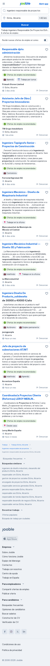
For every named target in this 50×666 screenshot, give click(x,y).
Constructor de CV (11, 618)
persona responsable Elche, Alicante (17, 489)
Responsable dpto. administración (13, 51)
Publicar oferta (9, 593)
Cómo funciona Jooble (12, 556)
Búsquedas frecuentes (12, 458)
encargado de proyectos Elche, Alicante (19, 482)
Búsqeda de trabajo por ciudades (16, 518)
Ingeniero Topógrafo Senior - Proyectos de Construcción (19, 144)
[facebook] (4, 631)
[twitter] (17, 631)
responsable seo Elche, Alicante (15, 493)
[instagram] (11, 631)
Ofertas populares (9, 515)
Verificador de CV (10, 622)
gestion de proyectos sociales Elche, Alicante (21, 478)
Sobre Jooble (8, 552)
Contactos (7, 565)
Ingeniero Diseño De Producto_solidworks (14, 295)
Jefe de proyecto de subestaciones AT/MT (15, 348)
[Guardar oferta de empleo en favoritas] (47, 49)
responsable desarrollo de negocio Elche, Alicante (23, 500)
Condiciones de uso (11, 644)
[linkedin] (24, 631)
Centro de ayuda (10, 573)
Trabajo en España (10, 577)
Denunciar (43, 90)
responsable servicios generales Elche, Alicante (22, 486)
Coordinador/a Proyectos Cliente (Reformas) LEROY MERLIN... (21, 397)
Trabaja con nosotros (12, 569)
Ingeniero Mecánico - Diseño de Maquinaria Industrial (20, 194)
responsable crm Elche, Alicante (15, 474)
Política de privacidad (12, 650)
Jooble (19, 660)
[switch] (46, 40)
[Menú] (3, 3)
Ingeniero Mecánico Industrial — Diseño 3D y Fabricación (21, 245)
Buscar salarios (9, 613)
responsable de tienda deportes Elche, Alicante (22, 497)
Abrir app (43, 4)
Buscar (25, 25)
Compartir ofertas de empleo (15, 589)
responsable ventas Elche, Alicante (17, 504)
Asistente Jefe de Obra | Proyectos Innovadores (16, 100)
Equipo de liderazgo (11, 560)
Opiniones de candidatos (13, 609)
